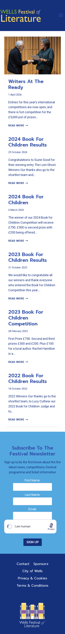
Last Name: (32, 495)
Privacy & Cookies (32, 578)
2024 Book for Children (26, 199)
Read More (18, 125)
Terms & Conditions (32, 585)
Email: (32, 509)
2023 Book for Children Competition (25, 317)
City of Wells (32, 570)
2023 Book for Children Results (27, 257)
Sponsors (40, 563)
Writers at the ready (26, 84)
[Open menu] (61, 15)
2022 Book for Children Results (27, 378)
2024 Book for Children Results (27, 142)
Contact (23, 563)
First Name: (32, 480)
